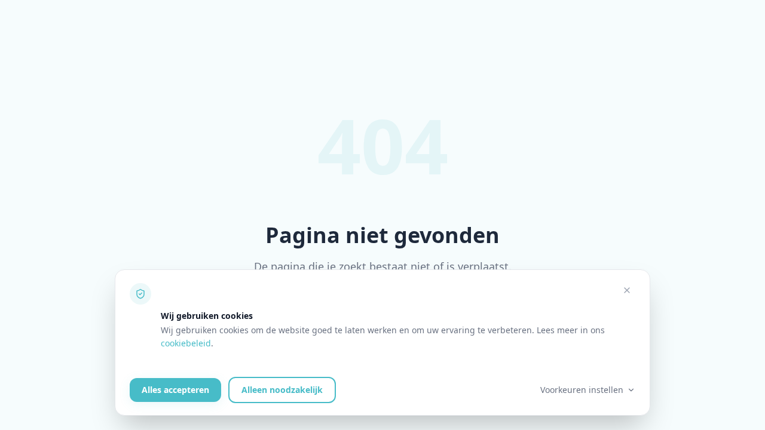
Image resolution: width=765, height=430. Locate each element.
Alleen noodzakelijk (282, 389)
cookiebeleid (186, 343)
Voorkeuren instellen (581, 389)
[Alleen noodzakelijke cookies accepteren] (627, 290)
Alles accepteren (175, 389)
